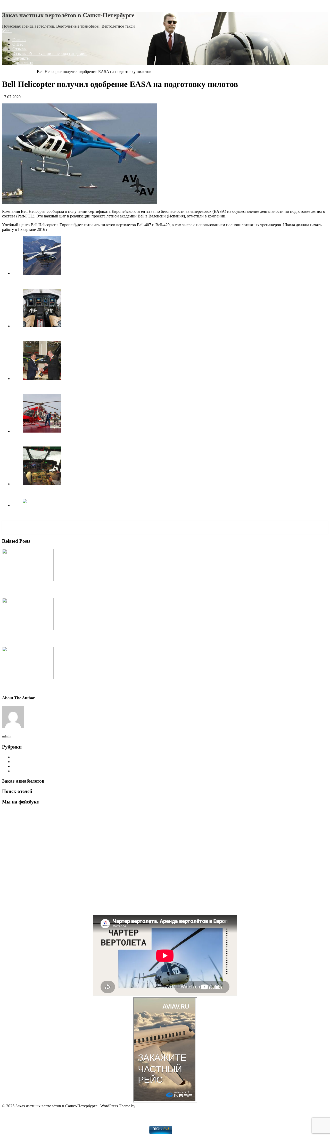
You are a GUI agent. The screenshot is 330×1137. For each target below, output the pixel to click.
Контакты (21, 58)
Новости (20, 771)
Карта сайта (22, 63)
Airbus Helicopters (27, 757)
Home (7, 71)
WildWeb (165, 1119)
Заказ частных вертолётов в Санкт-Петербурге (68, 15)
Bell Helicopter (24, 71)
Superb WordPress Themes (158, 1106)
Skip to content (14, 4)
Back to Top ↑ (13, 1110)
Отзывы (19, 49)
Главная (19, 39)
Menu (7, 31)
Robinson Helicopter (29, 766)
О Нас (17, 44)
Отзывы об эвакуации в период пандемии (49, 53)
